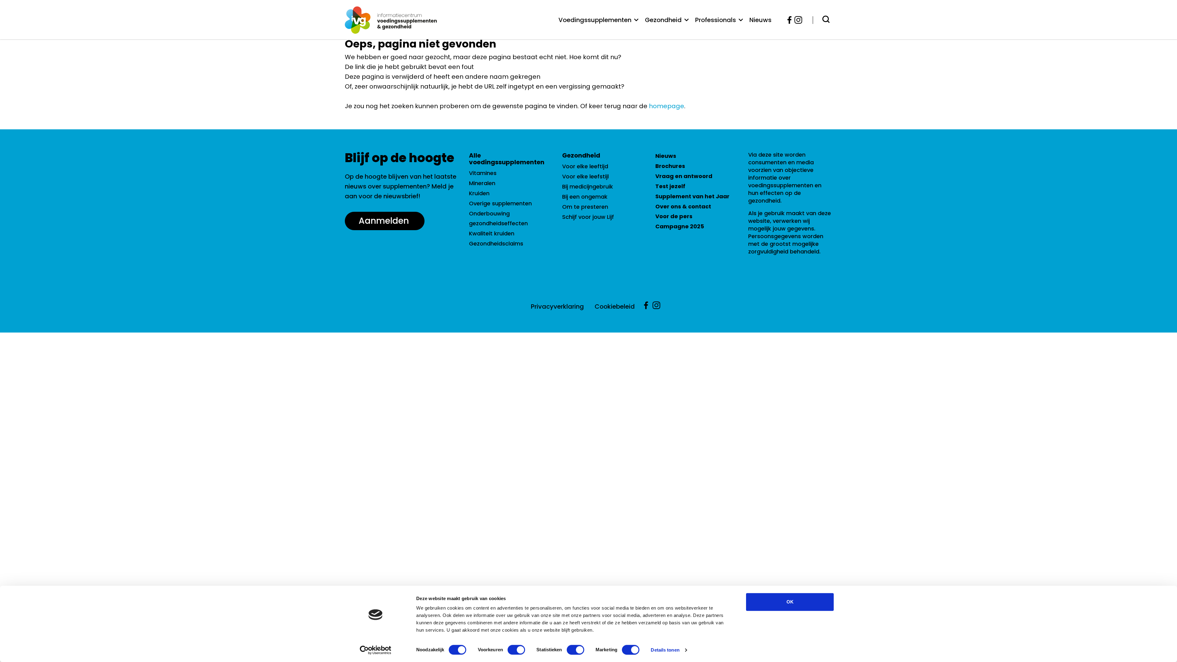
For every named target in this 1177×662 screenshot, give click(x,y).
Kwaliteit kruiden (491, 233)
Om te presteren (585, 207)
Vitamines (483, 173)
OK (790, 601)
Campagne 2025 (679, 226)
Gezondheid (663, 20)
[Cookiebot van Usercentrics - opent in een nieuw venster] (375, 650)
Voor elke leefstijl (585, 176)
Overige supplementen (500, 203)
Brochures (670, 166)
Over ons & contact (683, 206)
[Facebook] (789, 20)
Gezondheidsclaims (496, 243)
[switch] (516, 650)
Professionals (715, 20)
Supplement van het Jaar (692, 196)
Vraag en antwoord (683, 176)
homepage (666, 106)
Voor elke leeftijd (585, 166)
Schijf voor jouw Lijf (588, 217)
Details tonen (665, 649)
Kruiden (479, 193)
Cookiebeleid (615, 306)
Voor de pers (673, 216)
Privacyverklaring (557, 306)
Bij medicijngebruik (587, 186)
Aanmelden (384, 221)
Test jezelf (670, 186)
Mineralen (482, 183)
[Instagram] (796, 20)
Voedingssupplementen (594, 20)
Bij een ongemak (585, 196)
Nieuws (760, 20)
